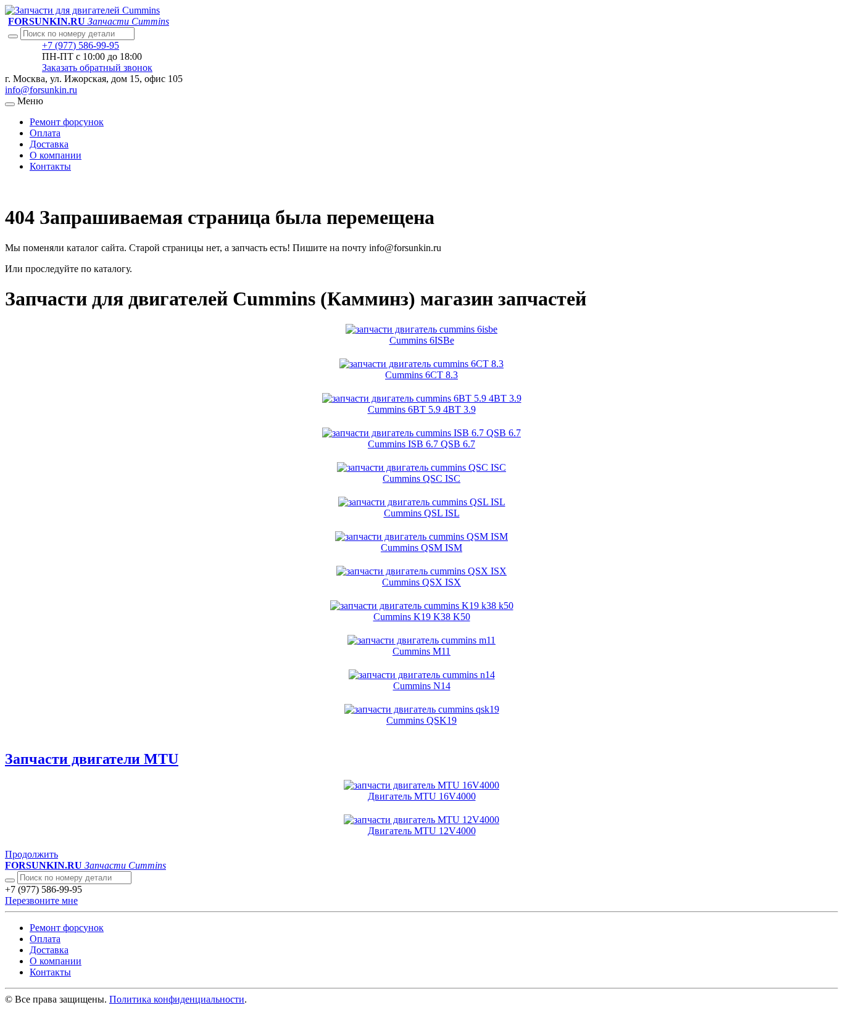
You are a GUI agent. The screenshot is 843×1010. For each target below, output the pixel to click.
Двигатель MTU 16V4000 (422, 796)
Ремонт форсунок (67, 122)
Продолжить (31, 854)
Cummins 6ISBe (421, 340)
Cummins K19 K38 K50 (421, 616)
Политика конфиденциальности (176, 999)
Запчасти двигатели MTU (91, 759)
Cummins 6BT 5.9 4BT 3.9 (422, 409)
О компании (55, 155)
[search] (10, 880)
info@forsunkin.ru (41, 90)
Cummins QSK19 (421, 720)
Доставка (49, 144)
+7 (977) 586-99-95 (80, 45)
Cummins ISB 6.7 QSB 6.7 (421, 444)
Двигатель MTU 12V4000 (422, 831)
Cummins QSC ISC (421, 478)
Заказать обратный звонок (97, 67)
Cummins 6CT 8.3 (421, 375)
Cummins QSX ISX (421, 582)
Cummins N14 (422, 686)
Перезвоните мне (41, 900)
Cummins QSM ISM (421, 547)
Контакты (50, 166)
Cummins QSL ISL (422, 513)
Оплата (45, 133)
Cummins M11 (421, 651)
